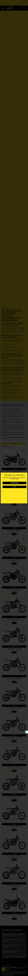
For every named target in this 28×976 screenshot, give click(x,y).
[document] (14, 488)
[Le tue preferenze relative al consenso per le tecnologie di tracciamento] (26, 732)
